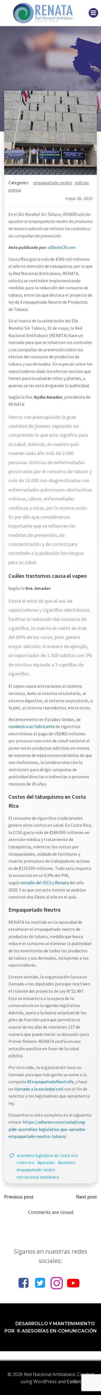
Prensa (14, 190)
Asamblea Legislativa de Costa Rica (47, 1155)
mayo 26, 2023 (79, 198)
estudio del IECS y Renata (45, 882)
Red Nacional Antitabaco (38, 1177)
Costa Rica (25, 1162)
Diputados (66, 1162)
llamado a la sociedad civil (38, 1089)
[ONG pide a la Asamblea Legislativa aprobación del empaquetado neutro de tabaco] (50, 132)
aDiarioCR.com (61, 247)
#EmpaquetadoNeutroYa (50, 1081)
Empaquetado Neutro (52, 182)
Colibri (74, 1381)
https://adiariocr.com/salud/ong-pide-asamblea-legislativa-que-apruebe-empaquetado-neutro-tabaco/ (47, 1129)
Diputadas (46, 1162)
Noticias (82, 182)
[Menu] (93, 13)
